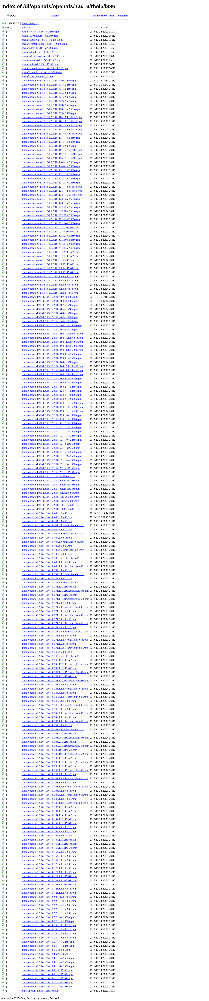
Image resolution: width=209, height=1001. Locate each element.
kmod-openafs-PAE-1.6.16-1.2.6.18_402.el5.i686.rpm (50, 317)
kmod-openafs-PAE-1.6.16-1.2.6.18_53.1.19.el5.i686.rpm (51, 456)
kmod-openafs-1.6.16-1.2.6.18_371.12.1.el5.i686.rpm (49, 586)
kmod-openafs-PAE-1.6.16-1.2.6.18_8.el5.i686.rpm (48, 476)
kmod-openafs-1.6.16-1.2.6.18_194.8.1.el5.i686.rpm (49, 827)
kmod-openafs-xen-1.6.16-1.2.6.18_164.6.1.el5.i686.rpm (51, 166)
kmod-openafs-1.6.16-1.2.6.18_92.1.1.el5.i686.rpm (48, 921)
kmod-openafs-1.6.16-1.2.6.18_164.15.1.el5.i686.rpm (49, 839)
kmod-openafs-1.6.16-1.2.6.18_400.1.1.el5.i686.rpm (49, 562)
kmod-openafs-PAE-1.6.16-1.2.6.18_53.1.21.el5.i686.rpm (51, 451)
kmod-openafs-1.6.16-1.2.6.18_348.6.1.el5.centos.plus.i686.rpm (55, 688)
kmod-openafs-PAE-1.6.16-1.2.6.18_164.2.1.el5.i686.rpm (51, 386)
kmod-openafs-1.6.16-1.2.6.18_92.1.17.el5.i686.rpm (49, 904)
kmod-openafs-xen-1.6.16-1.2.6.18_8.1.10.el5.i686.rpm (50, 272)
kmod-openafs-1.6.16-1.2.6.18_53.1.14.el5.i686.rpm (49, 933)
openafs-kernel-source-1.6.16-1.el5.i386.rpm (44, 43)
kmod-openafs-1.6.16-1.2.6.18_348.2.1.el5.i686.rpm (49, 709)
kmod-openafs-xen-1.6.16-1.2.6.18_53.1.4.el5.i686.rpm (50, 256)
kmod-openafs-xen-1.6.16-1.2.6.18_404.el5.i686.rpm (49, 96)
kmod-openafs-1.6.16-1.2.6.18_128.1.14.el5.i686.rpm (49, 880)
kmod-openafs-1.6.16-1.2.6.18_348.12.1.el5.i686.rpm (49, 676)
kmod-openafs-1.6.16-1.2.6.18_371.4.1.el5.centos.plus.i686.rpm (55, 631)
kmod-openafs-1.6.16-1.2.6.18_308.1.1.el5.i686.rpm (49, 798)
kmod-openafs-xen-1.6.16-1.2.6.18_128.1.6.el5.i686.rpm (51, 198)
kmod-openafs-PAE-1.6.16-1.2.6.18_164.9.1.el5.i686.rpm (51, 378)
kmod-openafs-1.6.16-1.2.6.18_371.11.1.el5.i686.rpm (49, 594)
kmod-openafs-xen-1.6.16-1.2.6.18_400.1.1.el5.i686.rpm (51, 109)
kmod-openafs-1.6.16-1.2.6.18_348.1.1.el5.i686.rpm (49, 717)
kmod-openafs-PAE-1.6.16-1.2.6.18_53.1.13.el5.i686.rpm (51, 464)
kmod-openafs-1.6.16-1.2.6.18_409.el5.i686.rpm (47, 513)
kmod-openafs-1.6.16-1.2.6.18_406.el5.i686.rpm (47, 529)
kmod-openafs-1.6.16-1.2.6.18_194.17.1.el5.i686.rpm (49, 811)
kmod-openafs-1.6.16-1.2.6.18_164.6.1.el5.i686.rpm (49, 856)
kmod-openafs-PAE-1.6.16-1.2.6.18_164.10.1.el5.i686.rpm (52, 374)
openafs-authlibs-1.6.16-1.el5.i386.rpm (42, 72)
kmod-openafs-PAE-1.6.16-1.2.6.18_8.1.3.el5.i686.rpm (50, 505)
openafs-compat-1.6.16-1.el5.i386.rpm (41, 60)
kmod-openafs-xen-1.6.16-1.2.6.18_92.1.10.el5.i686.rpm (51, 223)
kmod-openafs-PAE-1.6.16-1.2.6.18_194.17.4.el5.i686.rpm (52, 333)
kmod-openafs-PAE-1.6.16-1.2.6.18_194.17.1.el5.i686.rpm (52, 337)
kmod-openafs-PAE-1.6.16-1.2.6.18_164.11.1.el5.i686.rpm (52, 370)
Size (112, 15)
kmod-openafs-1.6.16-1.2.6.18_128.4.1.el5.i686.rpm (49, 868)
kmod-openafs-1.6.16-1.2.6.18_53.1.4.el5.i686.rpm (48, 945)
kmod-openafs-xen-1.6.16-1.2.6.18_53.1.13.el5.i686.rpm (51, 247)
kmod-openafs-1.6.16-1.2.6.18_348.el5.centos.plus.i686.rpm (53, 656)
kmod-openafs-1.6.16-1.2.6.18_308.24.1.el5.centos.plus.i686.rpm (55, 737)
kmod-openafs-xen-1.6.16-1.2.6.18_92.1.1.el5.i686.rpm (50, 231)
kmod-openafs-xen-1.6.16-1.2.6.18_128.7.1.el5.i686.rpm (51, 174)
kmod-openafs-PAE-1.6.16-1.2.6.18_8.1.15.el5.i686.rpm (51, 480)
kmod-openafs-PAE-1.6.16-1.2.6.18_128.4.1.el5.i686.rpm (51, 394)
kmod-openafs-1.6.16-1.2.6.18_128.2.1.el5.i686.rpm (49, 872)
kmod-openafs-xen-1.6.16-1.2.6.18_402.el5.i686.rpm (49, 101)
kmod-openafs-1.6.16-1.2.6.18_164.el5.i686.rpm (47, 835)
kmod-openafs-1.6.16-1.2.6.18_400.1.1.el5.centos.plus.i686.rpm (55, 566)
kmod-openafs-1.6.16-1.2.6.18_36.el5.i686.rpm (46, 949)
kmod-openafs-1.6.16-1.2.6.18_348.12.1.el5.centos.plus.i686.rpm (55, 680)
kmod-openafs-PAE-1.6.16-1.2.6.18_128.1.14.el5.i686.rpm (52, 407)
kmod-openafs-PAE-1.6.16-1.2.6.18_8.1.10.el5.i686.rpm (51, 488)
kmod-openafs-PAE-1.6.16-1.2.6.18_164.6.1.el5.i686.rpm (51, 382)
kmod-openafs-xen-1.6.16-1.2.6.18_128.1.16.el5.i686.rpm (52, 186)
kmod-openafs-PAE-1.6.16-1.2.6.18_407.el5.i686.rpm (50, 305)
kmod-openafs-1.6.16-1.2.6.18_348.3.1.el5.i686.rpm (49, 700)
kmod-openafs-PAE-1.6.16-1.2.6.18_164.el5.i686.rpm (50, 362)
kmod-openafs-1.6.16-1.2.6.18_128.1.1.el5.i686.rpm (49, 892)
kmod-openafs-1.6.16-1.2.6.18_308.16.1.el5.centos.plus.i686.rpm (55, 753)
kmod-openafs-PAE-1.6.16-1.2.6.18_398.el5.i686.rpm (50, 329)
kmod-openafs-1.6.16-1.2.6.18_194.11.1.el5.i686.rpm (49, 823)
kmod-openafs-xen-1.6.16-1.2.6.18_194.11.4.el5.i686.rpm (52, 125)
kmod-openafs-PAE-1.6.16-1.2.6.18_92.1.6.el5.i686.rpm (51, 443)
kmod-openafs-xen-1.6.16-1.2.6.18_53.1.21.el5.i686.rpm (51, 235)
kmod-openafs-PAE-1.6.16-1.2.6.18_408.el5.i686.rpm (50, 300)
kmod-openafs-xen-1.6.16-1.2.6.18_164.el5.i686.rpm (49, 145)
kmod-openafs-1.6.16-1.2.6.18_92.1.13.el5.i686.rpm (49, 909)
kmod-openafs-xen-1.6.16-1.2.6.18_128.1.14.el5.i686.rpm (52, 190)
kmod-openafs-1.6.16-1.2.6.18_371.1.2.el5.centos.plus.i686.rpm (55, 647)
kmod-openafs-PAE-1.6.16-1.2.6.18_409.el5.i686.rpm (50, 296)
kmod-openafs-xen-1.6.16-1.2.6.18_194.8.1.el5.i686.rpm (51, 137)
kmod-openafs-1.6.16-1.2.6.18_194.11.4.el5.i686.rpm (49, 815)
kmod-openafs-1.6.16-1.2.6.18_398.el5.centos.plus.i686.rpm (53, 574)
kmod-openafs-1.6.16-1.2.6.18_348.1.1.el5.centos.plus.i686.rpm (55, 721)
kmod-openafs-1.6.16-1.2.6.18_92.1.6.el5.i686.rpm (48, 917)
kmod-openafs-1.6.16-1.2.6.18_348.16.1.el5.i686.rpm (49, 668)
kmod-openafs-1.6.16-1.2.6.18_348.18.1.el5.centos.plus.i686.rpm (55, 664)
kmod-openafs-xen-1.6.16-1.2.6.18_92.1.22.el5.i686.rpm (51, 207)
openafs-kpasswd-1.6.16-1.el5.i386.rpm (42, 39)
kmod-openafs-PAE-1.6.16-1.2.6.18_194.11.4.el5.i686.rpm (52, 341)
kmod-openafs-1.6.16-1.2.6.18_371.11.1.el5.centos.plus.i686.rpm (55, 598)
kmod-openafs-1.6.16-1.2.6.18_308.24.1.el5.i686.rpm (49, 733)
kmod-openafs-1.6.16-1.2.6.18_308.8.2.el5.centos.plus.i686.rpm (55, 778)
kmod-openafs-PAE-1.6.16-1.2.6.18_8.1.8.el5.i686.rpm (50, 492)
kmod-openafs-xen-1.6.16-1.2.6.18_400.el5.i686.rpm (49, 105)
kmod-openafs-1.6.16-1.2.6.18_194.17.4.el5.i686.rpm (49, 807)
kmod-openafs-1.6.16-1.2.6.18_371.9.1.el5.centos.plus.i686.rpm (55, 607)
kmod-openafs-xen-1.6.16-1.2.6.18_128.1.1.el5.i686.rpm (51, 203)
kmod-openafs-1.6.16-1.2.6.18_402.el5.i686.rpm (47, 545)
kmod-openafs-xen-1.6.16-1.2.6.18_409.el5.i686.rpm (49, 80)
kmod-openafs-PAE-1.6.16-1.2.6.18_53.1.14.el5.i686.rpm (51, 460)
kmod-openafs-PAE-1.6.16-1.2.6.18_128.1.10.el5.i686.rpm (52, 411)
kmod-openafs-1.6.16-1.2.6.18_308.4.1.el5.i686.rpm (49, 790)
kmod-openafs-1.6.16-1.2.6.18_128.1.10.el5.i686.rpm (49, 884)
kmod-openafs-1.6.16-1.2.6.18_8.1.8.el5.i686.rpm (47, 970)
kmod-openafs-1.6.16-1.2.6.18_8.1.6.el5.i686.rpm (47, 974)
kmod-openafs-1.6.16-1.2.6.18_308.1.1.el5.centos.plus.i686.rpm (55, 802)
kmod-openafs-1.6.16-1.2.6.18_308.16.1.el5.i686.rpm (49, 749)
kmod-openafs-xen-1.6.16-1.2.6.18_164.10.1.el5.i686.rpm (52, 158)
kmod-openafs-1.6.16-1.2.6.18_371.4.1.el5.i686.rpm (49, 627)
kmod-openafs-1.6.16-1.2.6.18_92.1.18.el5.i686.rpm (49, 900)
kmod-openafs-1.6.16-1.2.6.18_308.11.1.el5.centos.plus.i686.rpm (55, 770)
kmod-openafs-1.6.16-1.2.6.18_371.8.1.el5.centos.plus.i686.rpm (55, 615)
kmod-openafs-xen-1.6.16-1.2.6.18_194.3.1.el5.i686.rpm (51, 141)
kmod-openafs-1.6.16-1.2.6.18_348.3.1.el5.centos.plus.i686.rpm (55, 705)
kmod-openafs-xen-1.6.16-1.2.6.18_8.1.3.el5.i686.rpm (50, 288)
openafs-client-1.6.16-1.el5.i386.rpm (40, 64)
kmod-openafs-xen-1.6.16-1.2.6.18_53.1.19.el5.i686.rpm (51, 239)
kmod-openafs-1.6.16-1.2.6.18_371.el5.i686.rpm (47, 578)
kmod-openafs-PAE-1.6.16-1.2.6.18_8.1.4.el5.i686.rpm (50, 500)
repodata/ (26, 27)
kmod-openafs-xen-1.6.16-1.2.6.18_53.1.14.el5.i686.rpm (51, 243)
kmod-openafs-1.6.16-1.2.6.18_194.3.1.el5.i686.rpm (49, 831)
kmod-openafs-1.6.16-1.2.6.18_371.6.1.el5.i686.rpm (49, 619)
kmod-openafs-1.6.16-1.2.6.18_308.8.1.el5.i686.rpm (49, 782)
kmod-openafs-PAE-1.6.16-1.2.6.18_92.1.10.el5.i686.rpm (51, 439)
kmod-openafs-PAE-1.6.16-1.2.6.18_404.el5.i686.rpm (50, 313)
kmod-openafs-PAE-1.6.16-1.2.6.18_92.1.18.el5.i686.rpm (51, 427)
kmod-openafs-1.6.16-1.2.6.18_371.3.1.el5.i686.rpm (49, 635)
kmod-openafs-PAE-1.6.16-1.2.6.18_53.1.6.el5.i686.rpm (51, 468)
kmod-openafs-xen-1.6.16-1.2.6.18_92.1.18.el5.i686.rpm (51, 211)
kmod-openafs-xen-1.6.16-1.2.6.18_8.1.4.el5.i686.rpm (50, 284)
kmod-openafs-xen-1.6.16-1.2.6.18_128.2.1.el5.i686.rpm (51, 182)
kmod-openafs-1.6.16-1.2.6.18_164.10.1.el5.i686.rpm (49, 847)
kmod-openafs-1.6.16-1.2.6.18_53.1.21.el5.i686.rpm (49, 925)
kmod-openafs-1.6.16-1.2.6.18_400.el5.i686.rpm (47, 554)
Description (122, 15)
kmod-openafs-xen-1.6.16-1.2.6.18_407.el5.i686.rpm (49, 88)
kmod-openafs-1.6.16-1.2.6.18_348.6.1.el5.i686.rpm (49, 684)
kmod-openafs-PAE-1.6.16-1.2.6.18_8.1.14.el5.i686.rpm (51, 484)
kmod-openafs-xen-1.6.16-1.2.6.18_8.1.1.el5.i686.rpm (50, 292)
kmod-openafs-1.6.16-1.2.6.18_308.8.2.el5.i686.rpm (49, 774)
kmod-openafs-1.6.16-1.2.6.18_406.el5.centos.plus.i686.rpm (53, 533)
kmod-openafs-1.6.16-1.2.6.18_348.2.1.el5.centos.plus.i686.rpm (55, 713)
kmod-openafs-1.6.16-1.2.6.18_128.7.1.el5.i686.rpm (49, 864)
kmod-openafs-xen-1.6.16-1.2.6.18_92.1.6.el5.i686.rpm (50, 227)
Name (55, 15)
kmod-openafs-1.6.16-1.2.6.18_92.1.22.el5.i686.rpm (49, 896)
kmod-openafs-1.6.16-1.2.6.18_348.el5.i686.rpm (47, 651)
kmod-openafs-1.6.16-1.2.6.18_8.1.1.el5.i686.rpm (47, 986)
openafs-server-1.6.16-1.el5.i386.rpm (40, 31)
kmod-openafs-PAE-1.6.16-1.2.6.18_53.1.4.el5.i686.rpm (51, 472)
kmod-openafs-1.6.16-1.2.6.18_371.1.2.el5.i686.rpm (49, 643)
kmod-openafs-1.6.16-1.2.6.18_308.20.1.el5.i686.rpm (49, 741)
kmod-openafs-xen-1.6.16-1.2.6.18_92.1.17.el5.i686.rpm (51, 215)
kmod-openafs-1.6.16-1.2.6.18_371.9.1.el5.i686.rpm (49, 602)
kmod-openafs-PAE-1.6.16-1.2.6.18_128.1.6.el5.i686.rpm (51, 415)
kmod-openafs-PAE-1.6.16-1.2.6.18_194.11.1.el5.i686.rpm (52, 349)
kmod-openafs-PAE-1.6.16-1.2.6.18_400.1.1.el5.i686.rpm (51, 325)
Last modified (99, 15)
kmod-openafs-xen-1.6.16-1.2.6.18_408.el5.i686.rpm (49, 84)
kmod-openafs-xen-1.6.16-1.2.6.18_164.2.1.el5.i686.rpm (51, 170)
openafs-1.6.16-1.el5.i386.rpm (37, 76)
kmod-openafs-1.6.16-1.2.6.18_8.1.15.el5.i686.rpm (48, 958)
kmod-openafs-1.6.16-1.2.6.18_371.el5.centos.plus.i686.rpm (53, 582)
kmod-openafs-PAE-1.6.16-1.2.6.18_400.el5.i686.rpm (50, 321)
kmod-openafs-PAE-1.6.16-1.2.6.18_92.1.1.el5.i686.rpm (51, 447)
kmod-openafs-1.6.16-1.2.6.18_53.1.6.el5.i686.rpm (48, 941)
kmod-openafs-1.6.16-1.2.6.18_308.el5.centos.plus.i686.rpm (53, 729)
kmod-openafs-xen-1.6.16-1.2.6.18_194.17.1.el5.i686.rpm (52, 121)
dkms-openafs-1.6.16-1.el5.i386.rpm (40, 990)
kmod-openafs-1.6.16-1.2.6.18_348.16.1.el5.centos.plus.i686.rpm (55, 672)
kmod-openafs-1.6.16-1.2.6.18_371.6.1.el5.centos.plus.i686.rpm (55, 623)
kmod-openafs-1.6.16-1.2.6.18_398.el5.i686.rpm (47, 570)
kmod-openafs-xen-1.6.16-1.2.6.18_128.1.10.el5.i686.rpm (52, 194)
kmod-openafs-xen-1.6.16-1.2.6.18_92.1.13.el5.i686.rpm (51, 219)
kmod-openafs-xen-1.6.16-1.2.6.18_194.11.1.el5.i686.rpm (52, 133)
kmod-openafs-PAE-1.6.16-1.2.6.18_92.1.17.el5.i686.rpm (51, 431)
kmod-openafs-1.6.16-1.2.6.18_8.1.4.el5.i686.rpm (47, 978)
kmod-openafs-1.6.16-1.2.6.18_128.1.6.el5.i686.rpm (49, 888)
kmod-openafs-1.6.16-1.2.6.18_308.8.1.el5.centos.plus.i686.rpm (55, 786)
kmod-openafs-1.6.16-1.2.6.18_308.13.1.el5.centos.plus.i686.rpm (55, 762)
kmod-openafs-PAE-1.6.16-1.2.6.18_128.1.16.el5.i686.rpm (52, 403)
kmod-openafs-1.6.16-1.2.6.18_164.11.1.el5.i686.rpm (49, 843)
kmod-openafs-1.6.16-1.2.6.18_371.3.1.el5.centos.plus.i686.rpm (55, 639)
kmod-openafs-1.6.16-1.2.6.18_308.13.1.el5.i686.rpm (49, 758)
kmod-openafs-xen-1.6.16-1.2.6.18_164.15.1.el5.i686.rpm (52, 149)
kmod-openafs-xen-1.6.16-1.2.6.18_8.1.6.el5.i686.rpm (50, 280)
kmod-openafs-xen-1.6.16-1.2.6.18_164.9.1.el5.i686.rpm (51, 162)
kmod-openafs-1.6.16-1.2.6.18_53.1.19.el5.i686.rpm (49, 929)
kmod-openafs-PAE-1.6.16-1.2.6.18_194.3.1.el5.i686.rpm (51, 358)
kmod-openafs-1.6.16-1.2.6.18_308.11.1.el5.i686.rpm (49, 766)
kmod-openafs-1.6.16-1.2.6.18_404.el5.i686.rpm (47, 537)
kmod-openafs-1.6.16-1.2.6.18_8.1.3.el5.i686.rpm (47, 982)
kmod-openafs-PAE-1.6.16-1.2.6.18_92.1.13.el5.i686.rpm (51, 435)
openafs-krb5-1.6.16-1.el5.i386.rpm (40, 35)
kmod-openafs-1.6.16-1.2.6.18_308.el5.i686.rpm (47, 725)
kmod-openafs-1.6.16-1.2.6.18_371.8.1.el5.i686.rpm (49, 611)
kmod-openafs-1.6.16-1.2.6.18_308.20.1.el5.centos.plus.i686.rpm (55, 745)
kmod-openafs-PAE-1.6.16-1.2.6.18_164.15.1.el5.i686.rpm (52, 366)
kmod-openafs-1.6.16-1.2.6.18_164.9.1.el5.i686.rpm (49, 851)
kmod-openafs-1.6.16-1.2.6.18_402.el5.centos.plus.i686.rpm (53, 549)
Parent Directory (30, 23)
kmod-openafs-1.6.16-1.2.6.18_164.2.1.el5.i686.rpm (49, 860)
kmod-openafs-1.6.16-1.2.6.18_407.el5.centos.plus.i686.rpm (53, 525)
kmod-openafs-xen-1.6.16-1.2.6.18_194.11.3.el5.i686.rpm (52, 129)
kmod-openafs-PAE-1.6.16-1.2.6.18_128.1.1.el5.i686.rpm (51, 419)
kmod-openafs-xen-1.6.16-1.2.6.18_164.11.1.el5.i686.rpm (52, 154)
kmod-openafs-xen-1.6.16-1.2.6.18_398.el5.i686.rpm (49, 113)
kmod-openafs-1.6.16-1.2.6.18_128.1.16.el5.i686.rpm (49, 876)
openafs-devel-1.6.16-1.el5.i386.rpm (40, 52)
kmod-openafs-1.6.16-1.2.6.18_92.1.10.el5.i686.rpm (49, 913)
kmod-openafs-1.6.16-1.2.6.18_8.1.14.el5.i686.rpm (48, 962)
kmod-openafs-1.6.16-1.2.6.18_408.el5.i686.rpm (47, 517)
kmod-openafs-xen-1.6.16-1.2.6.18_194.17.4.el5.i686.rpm (52, 117)
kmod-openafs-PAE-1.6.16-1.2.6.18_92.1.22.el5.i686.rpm (51, 423)
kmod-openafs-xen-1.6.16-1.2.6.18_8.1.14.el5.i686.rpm (50, 268)
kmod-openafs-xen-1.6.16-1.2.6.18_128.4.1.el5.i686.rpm (51, 178)
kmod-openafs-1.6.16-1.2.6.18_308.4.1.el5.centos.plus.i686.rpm (55, 794)
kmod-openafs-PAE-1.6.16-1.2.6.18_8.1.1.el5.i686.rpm (50, 509)
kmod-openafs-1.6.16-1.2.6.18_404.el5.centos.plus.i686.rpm (53, 541)
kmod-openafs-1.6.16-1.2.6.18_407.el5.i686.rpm (47, 521)
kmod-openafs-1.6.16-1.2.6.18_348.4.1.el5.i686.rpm (49, 692)
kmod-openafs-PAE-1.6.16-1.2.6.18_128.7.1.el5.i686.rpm (51, 390)
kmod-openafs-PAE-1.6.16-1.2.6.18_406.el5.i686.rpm (50, 309)
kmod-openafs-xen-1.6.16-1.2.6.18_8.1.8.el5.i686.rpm (50, 276)
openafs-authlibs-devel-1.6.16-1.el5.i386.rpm (45, 68)
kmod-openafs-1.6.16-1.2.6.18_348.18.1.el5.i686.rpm (49, 660)
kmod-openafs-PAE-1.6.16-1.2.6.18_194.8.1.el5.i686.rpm (51, 354)
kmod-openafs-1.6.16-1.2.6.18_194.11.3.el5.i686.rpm (49, 819)
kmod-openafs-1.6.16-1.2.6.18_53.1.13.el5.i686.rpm (49, 937)
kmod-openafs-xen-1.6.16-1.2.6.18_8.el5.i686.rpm (48, 260)
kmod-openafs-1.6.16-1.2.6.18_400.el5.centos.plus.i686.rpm (53, 558)
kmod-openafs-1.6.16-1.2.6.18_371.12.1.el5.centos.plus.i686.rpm (55, 590)
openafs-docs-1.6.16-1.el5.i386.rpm (40, 47)
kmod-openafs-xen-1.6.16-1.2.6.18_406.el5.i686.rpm (49, 92)
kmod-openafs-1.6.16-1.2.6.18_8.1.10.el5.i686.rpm (48, 966)
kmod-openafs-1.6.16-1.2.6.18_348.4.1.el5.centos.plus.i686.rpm (55, 696)
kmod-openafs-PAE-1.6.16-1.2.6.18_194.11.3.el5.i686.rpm (52, 345)
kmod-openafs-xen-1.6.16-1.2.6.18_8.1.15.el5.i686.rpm (50, 264)
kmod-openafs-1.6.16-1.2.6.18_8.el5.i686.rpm (45, 953)
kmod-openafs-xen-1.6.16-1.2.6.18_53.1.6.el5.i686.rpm (50, 252)
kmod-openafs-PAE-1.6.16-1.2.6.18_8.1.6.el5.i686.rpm (50, 496)
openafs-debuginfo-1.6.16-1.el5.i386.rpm (43, 56)
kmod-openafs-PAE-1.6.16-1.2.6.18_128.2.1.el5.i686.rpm (51, 398)
